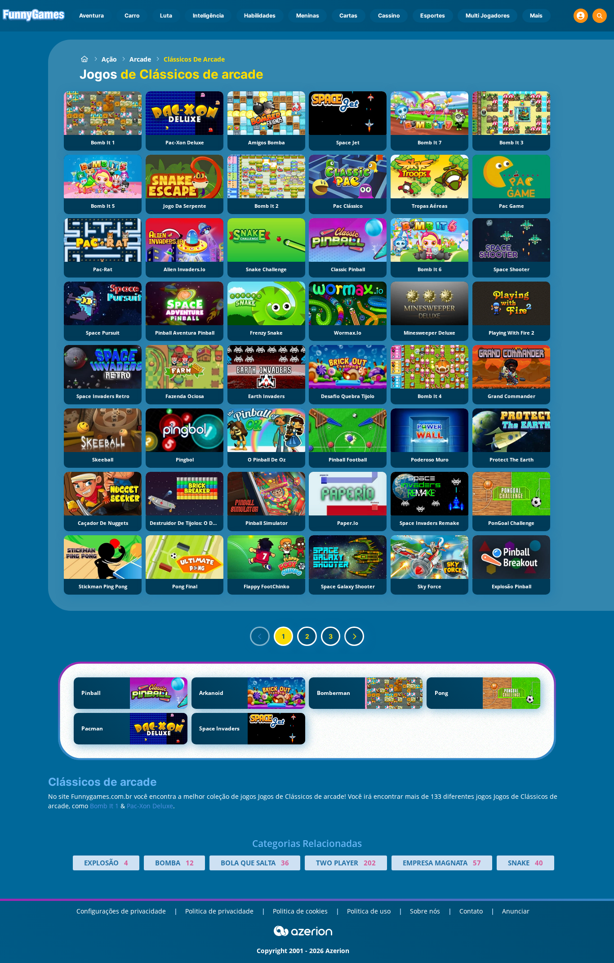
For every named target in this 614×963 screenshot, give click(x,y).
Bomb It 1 (104, 806)
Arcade (140, 59)
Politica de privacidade (219, 911)
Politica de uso (369, 911)
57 (477, 862)
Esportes (432, 15)
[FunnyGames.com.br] (84, 59)
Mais (536, 15)
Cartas (348, 15)
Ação (109, 59)
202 (370, 862)
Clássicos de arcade (194, 59)
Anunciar (515, 911)
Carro (132, 15)
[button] (581, 16)
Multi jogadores (488, 15)
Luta (166, 15)
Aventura (91, 15)
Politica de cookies (300, 911)
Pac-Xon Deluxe (150, 806)
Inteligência (208, 15)
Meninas (307, 15)
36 (285, 862)
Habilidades (260, 15)
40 (539, 862)
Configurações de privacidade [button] (121, 911)
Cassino (389, 15)
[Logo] (33, 15)
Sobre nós (425, 911)
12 (190, 862)
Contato (471, 911)
